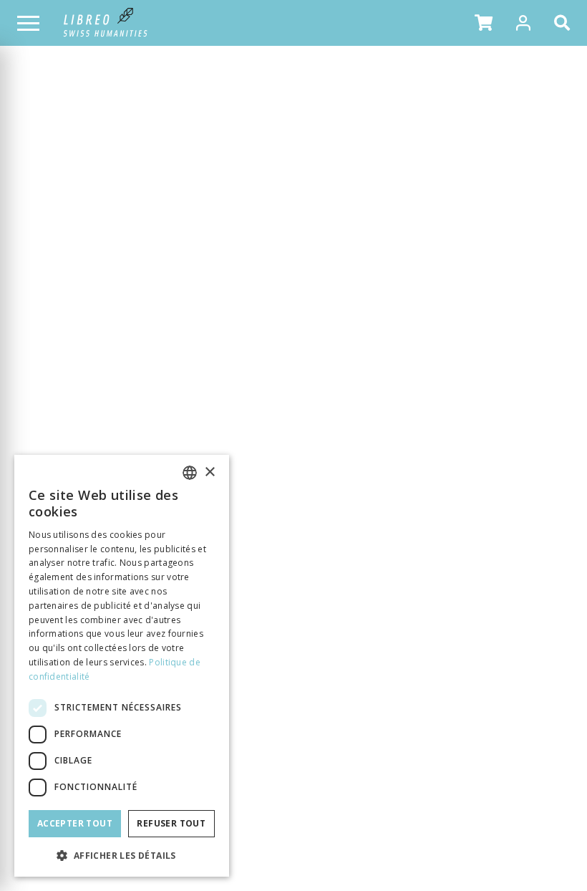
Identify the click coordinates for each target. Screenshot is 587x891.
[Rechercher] (565, 23)
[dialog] (121, 666)
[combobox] (190, 473)
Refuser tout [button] (171, 823)
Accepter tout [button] (74, 823)
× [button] (209, 472)
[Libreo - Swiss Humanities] (105, 23)
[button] (483, 23)
